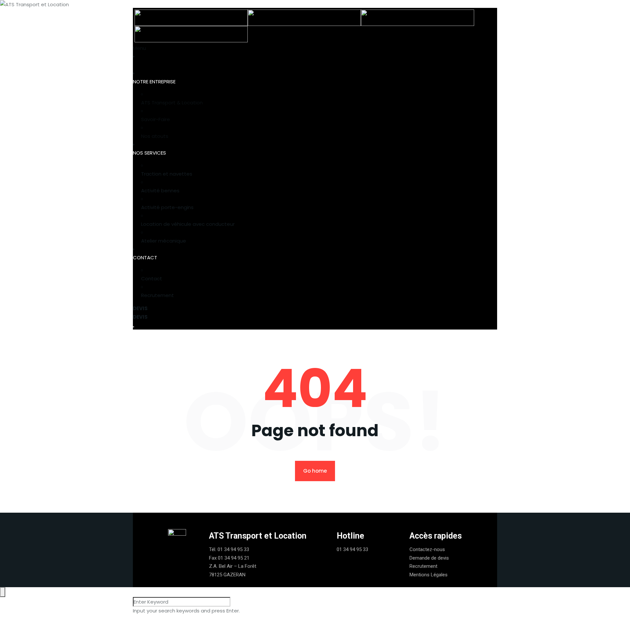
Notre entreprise (154, 81)
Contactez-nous (427, 549)
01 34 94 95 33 (233, 549)
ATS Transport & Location (172, 102)
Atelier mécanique (163, 240)
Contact (151, 278)
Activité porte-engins (167, 207)
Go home (315, 470)
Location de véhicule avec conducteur (188, 224)
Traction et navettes (166, 173)
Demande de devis (429, 558)
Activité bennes (160, 190)
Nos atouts (154, 136)
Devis (140, 316)
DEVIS (140, 308)
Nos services (149, 152)
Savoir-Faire (155, 119)
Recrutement (157, 295)
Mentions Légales (429, 575)
